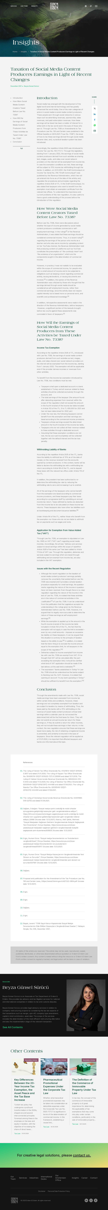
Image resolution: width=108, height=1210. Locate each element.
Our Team (24, 6)
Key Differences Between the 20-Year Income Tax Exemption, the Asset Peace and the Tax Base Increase (24, 1089)
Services (14, 6)
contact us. (82, 1155)
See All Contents (13, 1027)
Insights (34, 6)
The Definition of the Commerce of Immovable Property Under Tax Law (84, 1086)
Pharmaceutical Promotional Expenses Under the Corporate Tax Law (54, 1086)
